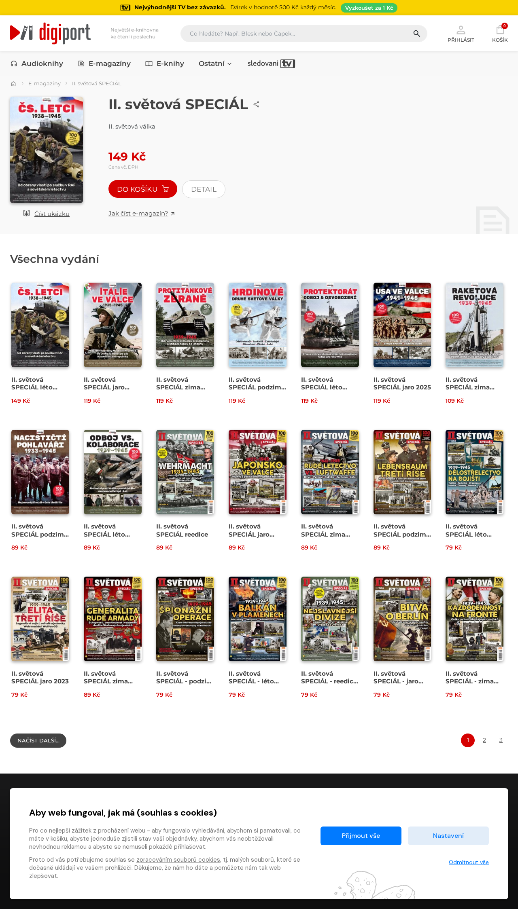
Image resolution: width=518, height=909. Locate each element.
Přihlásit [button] (461, 39)
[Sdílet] (257, 104)
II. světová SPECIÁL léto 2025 (321, 387)
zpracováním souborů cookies (178, 860)
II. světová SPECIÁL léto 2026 (32, 387)
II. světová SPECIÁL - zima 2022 (470, 681)
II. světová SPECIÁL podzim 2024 (37, 533)
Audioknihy (42, 63)
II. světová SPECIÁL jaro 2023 (40, 677)
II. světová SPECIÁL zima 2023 (106, 681)
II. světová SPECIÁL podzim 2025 (255, 387)
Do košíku (138, 189)
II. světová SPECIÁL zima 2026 (178, 387)
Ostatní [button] (212, 63)
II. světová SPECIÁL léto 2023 (466, 533)
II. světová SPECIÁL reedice (182, 530)
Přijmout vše (361, 835)
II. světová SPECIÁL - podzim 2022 (184, 681)
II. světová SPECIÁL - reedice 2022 (329, 681)
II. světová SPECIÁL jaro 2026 (104, 387)
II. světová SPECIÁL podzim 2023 (400, 533)
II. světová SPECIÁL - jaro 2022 (396, 681)
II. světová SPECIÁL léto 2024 (104, 533)
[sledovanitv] (271, 63)
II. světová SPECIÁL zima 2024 (323, 533)
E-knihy (170, 63)
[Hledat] (419, 33)
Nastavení (448, 835)
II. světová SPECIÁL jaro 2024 (249, 533)
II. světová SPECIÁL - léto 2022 (251, 681)
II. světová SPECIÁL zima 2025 (468, 387)
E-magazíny (110, 63)
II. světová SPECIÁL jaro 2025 (402, 383)
